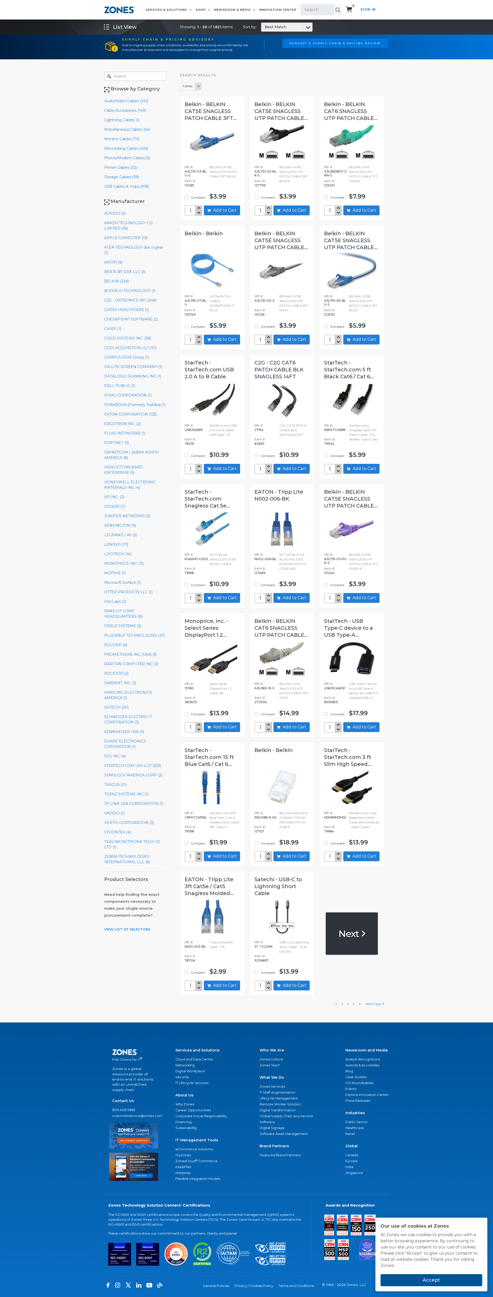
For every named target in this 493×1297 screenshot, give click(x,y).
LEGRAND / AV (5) (120, 535)
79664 (329, 831)
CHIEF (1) (112, 328)
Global (351, 1146)
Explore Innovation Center (367, 1095)
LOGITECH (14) (117, 554)
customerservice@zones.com (133, 1116)
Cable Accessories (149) (125, 110)
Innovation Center (278, 10)
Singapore (354, 1173)
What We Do (272, 1077)
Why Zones (184, 1104)
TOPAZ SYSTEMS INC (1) (126, 794)
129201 (329, 185)
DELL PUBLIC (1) (119, 385)
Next (349, 933)
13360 (189, 688)
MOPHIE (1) (115, 573)
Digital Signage (272, 1128)
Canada (351, 1155)
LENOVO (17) (116, 544)
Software (267, 1122)
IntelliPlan (183, 1167)
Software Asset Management (284, 1134)
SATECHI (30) (116, 707)
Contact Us (123, 1100)
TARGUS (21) (115, 784)
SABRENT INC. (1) (120, 683)
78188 (189, 573)
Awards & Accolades (362, 1065)
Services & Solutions (167, 10)
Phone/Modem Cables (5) (127, 158)
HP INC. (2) (114, 497)
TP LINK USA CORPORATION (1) (133, 803)
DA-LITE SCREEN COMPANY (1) (133, 366)
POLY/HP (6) (115, 645)
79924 (329, 444)
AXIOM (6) (113, 262)
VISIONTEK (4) (117, 832)
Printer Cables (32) (120, 167)
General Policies (216, 1286)
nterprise (183, 1173)
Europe (351, 1161)
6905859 (331, 702)
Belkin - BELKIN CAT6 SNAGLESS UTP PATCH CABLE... (351, 111)
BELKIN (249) (116, 281)
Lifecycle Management (279, 1098)
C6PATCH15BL (196, 817)
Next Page (374, 1004)
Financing (183, 1122)
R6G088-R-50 (265, 817)
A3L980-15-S (264, 688)
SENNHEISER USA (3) (124, 731)
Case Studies (356, 1077)
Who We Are (272, 1050)
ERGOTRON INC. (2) (122, 423)
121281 (189, 185)
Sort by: (264, 27)
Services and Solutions (197, 1050)
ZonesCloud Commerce (196, 1161)
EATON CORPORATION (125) (130, 414)
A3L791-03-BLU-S (196, 173)
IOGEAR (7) (114, 506)
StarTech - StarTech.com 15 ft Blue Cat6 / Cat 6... (209, 757)
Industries (355, 1113)
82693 (259, 444)
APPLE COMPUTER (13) (126, 238)
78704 (190, 960)
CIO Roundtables (359, 1083)
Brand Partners (274, 1146)
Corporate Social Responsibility (201, 1116)
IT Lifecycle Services (191, 1083)
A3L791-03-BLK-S (265, 173)
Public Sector (356, 1122)
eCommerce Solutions (194, 1149)
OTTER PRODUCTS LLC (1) (128, 592)
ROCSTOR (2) (116, 673)
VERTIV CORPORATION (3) (129, 822)
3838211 (191, 702)
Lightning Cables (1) (121, 120)
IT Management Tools (196, 1140)
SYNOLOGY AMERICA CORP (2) (133, 775)
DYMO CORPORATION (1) (127, 395)
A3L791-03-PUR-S (335, 561)
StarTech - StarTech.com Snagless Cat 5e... (207, 499)
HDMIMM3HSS (335, 817)
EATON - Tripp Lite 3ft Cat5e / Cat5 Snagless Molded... (209, 886)
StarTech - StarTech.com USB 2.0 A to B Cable (209, 370)
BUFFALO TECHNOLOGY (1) (129, 290)
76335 (189, 444)
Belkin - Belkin (204, 233)
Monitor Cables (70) (121, 139)
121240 (329, 573)
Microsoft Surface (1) (122, 582)
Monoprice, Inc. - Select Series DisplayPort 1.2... (206, 628)
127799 (260, 185)
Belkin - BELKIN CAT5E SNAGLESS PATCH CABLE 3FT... (211, 111)
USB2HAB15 (194, 430)
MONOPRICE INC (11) (124, 563)
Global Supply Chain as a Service (286, 1116)
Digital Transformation (278, 1110)
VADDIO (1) (114, 813)
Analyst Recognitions (362, 1059)
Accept (431, 1280)
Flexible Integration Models (197, 1179)
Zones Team (270, 1065)
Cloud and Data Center (194, 1059)
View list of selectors (127, 929)
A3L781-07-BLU (195, 302)
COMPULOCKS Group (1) (126, 357)
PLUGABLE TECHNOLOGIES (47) (134, 635)
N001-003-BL (195, 946)
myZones (183, 1155)
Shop (201, 10)
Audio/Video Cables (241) (126, 101)
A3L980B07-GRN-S (335, 173)
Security (182, 1077)
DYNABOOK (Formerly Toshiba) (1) (135, 404)
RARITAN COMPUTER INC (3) (131, 664)
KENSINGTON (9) (120, 525)
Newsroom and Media (366, 1050)
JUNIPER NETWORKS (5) (127, 516)
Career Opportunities (193, 1110)
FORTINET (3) (116, 442)
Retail (350, 1134)
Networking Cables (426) (126, 148)
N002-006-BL (265, 559)
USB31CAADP (334, 688)
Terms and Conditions (296, 1286)
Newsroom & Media (233, 10)
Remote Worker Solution (280, 1104)
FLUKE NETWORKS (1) (124, 433)
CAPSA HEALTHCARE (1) (126, 309)
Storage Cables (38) (121, 177)
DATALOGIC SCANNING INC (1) (132, 376)
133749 (190, 314)
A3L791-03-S (264, 301)
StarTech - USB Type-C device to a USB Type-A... (348, 628)
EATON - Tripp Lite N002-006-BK (278, 495)
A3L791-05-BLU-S (335, 302)
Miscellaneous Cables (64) (127, 129)
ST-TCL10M (263, 946)
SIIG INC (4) (115, 756)
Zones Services (272, 1086)
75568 (189, 831)
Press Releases (357, 1101)
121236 (259, 314)
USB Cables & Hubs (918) (126, 186)
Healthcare (354, 1128)
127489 (260, 573)
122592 (329, 314)
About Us (184, 1095)
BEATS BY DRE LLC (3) (125, 271)
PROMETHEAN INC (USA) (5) (130, 654)
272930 (260, 702)
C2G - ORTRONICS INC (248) (130, 300)
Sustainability (186, 1128)
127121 (259, 831)
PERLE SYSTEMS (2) (122, 626)
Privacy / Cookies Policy (254, 1286)
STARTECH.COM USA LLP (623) (132, 765)
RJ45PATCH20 (196, 559)
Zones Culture (271, 1059)
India (349, 1167)
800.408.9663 (123, 1110)
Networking (185, 1065)
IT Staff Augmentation (277, 1092)
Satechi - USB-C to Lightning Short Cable (278, 886)
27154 (258, 430)
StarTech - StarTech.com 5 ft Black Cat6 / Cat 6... (349, 370)
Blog (349, 1071)
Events (350, 1089)
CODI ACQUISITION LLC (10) (130, 347)
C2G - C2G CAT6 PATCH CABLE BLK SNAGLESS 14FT (279, 370)
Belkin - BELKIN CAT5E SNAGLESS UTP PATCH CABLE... (281, 111)
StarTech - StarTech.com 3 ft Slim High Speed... (348, 757)
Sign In (368, 9)
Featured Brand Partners (280, 1155)
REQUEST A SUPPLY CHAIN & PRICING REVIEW (335, 43)
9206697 (261, 960)
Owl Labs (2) (115, 601)
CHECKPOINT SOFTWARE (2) (131, 319)
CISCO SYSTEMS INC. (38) (127, 338)
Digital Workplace (190, 1071)
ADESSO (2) (115, 213)
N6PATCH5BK (335, 430)
